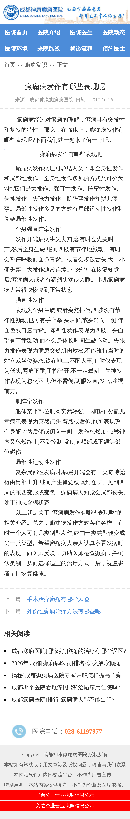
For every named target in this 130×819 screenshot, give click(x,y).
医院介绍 (48, 32)
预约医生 (113, 48)
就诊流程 (81, 48)
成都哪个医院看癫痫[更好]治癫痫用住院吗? (66, 687)
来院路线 (48, 48)
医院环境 (16, 48)
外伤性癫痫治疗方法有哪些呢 (64, 611)
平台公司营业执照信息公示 (65, 795)
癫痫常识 (36, 65)
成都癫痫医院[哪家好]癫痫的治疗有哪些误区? (69, 651)
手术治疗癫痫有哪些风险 (58, 599)
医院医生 (81, 32)
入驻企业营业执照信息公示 (65, 806)
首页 (9, 65)
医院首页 (16, 32)
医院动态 (113, 32)
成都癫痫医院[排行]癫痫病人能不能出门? (63, 699)
